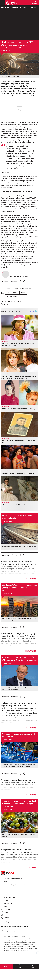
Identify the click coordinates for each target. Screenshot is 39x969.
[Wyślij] (36, 931)
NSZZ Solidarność (34, 3)
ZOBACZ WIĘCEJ (12, 297)
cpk (8, 293)
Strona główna (5, 7)
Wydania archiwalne (9, 897)
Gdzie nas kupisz (8, 891)
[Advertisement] (19, 24)
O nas (5, 882)
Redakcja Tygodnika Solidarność (13, 879)
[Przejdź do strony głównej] (12, 3)
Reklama (6, 906)
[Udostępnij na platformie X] (24, 281)
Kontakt (6, 900)
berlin (8, 288)
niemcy (15, 293)
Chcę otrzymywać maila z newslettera (15, 936)
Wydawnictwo (8, 888)
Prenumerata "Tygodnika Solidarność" (14, 885)
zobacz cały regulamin (22, 950)
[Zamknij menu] (2, 2)
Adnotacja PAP (8, 903)
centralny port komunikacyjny (22, 288)
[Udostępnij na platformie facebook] (21, 281)
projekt (23, 293)
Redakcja (6, 894)
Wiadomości (14, 7)
